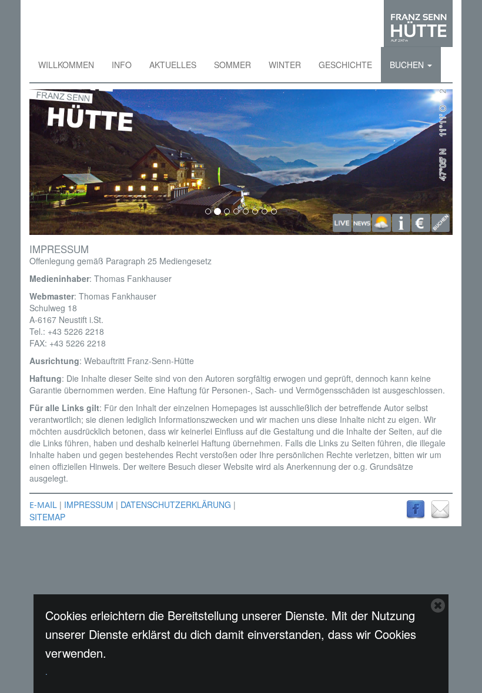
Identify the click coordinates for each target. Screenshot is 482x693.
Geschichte (345, 64)
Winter (285, 64)
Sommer (232, 64)
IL (53, 504)
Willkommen (66, 64)
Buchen (408, 64)
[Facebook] (415, 508)
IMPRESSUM (88, 504)
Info (122, 64)
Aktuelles (172, 64)
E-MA (39, 504)
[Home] (418, 23)
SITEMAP (47, 517)
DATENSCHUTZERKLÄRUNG (175, 504)
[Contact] (440, 508)
